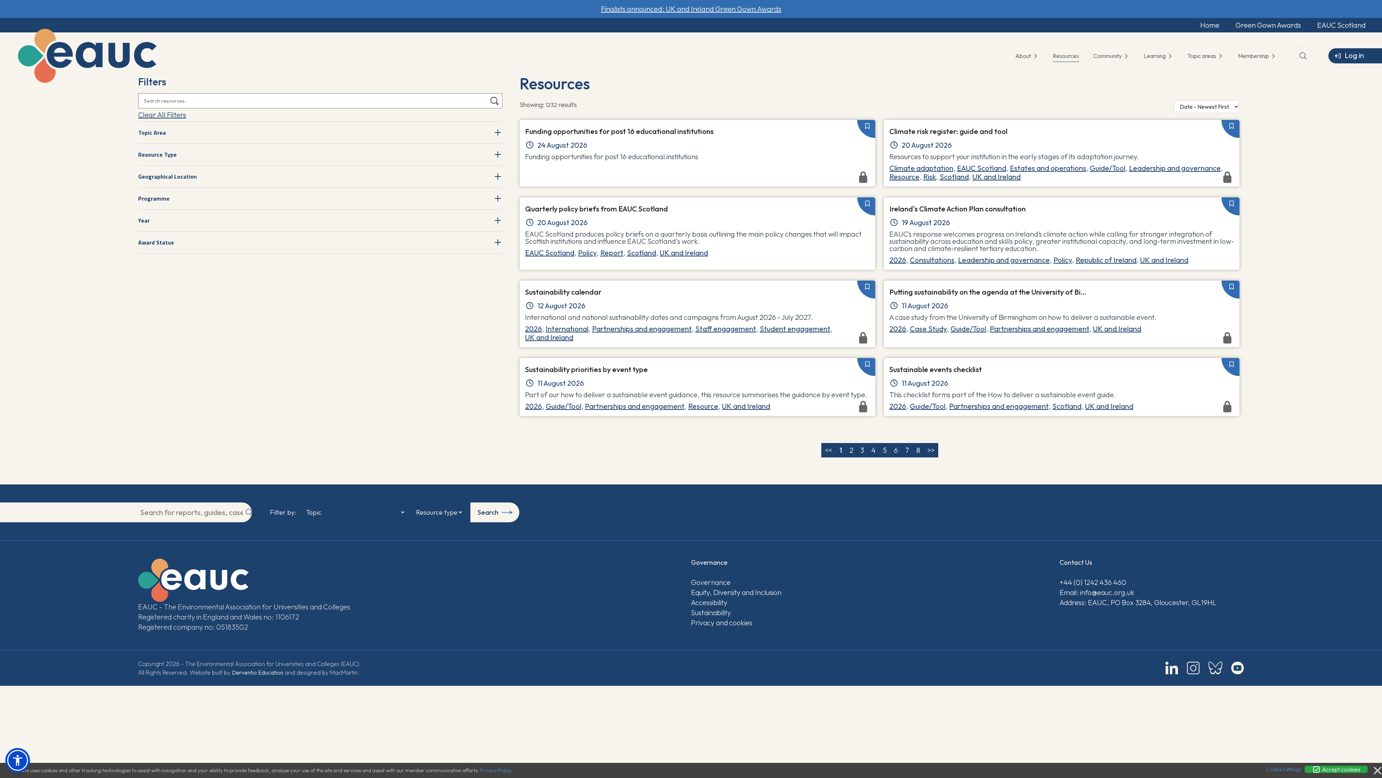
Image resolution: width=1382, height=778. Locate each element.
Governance (711, 582)
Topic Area (152, 132)
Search (488, 512)
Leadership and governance (1175, 168)
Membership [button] (1254, 55)
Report (611, 252)
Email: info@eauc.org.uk (1097, 592)
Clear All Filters (162, 114)
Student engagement (795, 328)
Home (1209, 25)
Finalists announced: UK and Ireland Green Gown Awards (691, 8)
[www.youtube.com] (1237, 668)
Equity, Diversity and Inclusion (736, 592)
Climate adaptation (921, 168)
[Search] (494, 101)
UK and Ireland (684, 252)
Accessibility (709, 602)
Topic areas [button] (1202, 55)
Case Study (928, 328)
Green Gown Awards (1268, 25)
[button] (17, 760)
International (567, 328)
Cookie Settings (1283, 769)
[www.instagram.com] (1193, 668)
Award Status (156, 242)
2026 (897, 259)
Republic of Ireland (1106, 259)
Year (144, 220)
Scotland (641, 252)
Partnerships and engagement (642, 328)
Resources (1066, 55)
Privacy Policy (495, 770)
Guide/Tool (1107, 168)
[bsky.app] (1215, 668)
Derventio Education (257, 672)
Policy (587, 252)
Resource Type (157, 154)
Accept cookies (1340, 769)
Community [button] (1108, 55)
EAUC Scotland (1341, 25)
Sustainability (711, 612)
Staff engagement (725, 328)
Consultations (932, 259)
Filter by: (283, 512)
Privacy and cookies (721, 622)
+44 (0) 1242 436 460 (1093, 582)
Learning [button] (1155, 55)
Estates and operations (1048, 168)
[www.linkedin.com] (1171, 668)
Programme (154, 198)
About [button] (1023, 55)
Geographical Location (167, 176)
